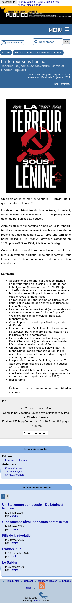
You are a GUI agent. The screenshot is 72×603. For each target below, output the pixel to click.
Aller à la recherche (48, 1)
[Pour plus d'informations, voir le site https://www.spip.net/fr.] (43, 597)
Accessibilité (8, 2)
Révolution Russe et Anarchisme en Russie (38, 52)
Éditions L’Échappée (16, 460)
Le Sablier (9, 562)
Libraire (63, 84)
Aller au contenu (27, 1)
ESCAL (38, 600)
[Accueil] (36, 17)
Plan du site (13, 581)
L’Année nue (11, 549)
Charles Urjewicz (14, 468)
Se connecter (15, 42)
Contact (29, 581)
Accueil (6, 52)
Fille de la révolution (17, 535)
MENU (55, 29)
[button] (67, 29)
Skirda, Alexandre (14, 475)
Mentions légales (48, 581)
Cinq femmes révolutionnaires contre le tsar (35, 522)
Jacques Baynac (14, 471)
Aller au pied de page (29, 5)
